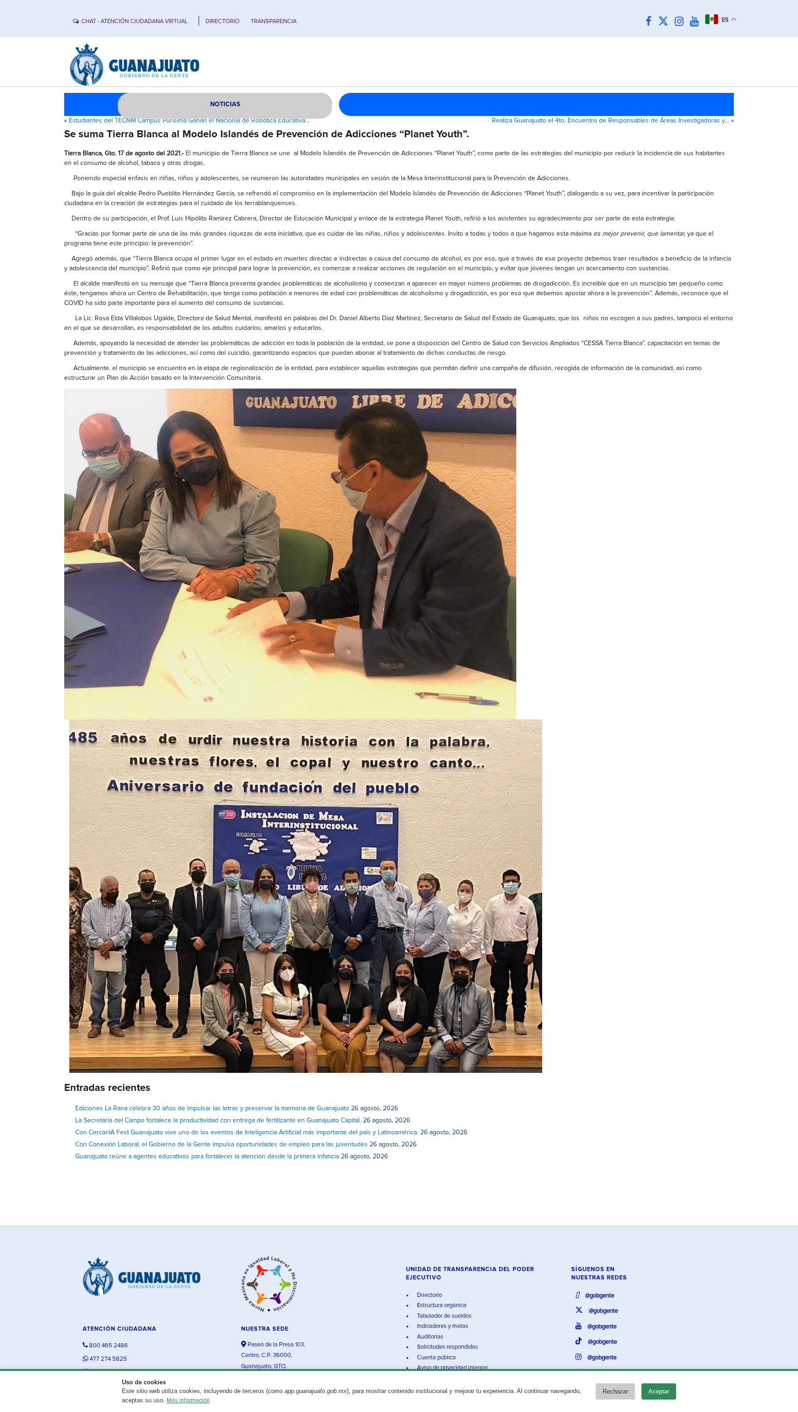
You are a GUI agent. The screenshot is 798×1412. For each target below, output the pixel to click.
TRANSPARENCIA (273, 21)
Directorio (429, 1295)
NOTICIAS (225, 104)
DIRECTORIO (223, 21)
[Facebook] (651, 22)
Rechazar (615, 1391)
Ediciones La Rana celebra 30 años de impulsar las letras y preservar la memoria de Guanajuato (212, 1108)
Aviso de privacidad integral (452, 1368)
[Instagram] (681, 22)
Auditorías (429, 1337)
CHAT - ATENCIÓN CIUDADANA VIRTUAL (134, 21)
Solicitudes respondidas (447, 1347)
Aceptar (658, 1391)
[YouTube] (696, 22)
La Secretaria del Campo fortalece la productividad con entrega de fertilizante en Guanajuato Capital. (218, 1120)
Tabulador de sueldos (444, 1316)
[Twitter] (665, 22)
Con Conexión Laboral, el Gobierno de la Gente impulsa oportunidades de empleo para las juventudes (221, 1144)
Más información (188, 1401)
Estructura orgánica (441, 1305)
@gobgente (599, 1296)
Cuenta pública (436, 1358)
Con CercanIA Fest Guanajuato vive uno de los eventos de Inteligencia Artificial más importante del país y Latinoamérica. (246, 1132)
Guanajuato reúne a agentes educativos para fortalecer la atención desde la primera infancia (207, 1156)
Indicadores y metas (442, 1326)
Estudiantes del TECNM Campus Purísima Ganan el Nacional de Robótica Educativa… (189, 120)
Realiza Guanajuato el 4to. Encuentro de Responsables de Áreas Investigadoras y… (610, 120)
